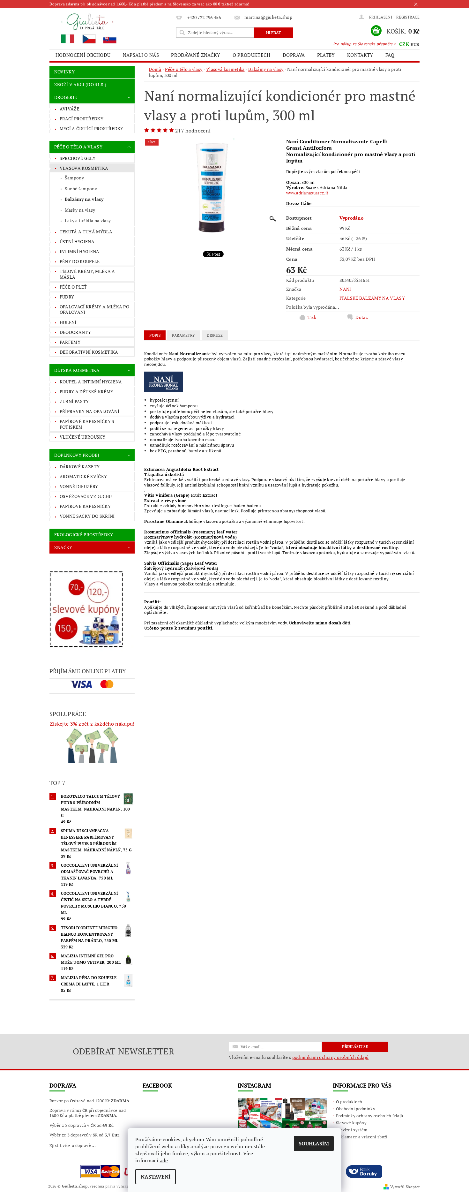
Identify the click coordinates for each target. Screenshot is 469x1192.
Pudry (67, 297)
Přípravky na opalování (89, 411)
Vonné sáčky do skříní (87, 516)
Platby (326, 55)
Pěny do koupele (80, 261)
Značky (63, 547)
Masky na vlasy (80, 210)
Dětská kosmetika (77, 370)
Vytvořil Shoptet (405, 1186)
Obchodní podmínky (355, 1109)
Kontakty (360, 55)
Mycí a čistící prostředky (91, 128)
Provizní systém (352, 1130)
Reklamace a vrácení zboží (362, 1137)
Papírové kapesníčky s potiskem (87, 424)
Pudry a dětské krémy (86, 392)
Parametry (183, 335)
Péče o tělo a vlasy (78, 147)
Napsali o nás (141, 55)
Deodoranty (75, 332)
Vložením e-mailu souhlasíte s (298, 1057)
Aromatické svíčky (83, 476)
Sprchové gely (77, 158)
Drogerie (65, 97)
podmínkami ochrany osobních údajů (330, 1057)
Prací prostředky (81, 119)
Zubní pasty (74, 401)
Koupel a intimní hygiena (91, 382)
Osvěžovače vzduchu (86, 496)
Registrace (408, 17)
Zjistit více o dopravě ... (72, 1145)
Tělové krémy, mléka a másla (87, 274)
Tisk (312, 317)
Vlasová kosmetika (84, 168)
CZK (404, 44)
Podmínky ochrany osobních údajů (369, 1116)
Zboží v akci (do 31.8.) (80, 84)
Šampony (74, 178)
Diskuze (215, 335)
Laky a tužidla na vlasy (88, 220)
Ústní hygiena (77, 241)
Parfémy (70, 342)
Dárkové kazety (80, 467)
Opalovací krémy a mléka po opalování (94, 309)
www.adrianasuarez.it (307, 193)
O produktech (252, 55)
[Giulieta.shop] (112, 27)
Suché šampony (81, 188)
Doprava (294, 55)
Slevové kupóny (351, 1123)
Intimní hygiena (80, 251)
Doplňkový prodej (76, 455)
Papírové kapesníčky (85, 506)
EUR (415, 44)
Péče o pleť (73, 287)
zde (164, 1160)
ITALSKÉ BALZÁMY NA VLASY (372, 298)
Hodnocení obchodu (83, 55)
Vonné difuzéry (79, 486)
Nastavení (155, 1176)
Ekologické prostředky (83, 535)
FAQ (389, 55)
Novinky (64, 72)
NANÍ (345, 289)
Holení (68, 322)
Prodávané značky (195, 55)
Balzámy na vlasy (84, 199)
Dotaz (361, 317)
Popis (154, 335)
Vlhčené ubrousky (82, 437)
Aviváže (69, 109)
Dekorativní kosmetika (89, 352)
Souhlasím (314, 1143)
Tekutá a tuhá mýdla (86, 232)
